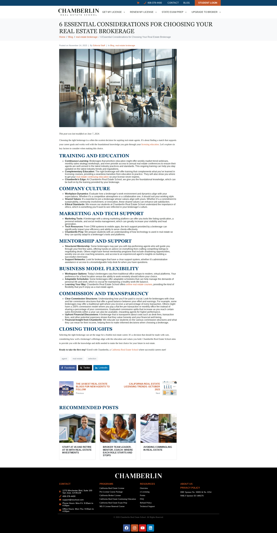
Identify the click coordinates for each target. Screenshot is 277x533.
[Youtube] (142, 528)
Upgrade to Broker (205, 12)
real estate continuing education (92, 177)
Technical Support (147, 506)
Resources (147, 484)
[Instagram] (134, 528)
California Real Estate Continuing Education (118, 499)
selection (92, 358)
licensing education (150, 144)
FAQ (142, 499)
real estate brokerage (125, 45)
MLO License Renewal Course (112, 506)
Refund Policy (146, 503)
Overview (144, 488)
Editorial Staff (99, 45)
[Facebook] (126, 528)
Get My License (112, 12)
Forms (142, 495)
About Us (186, 484)
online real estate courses (139, 284)
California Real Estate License (112, 488)
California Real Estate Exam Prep (113, 503)
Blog (112, 45)
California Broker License (110, 495)
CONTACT (65, 484)
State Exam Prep (172, 12)
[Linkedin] (150, 528)
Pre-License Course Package (111, 492)
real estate (77, 358)
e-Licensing (144, 492)
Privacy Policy (190, 488)
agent (64, 358)
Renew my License (142, 12)
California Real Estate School (125, 349)
